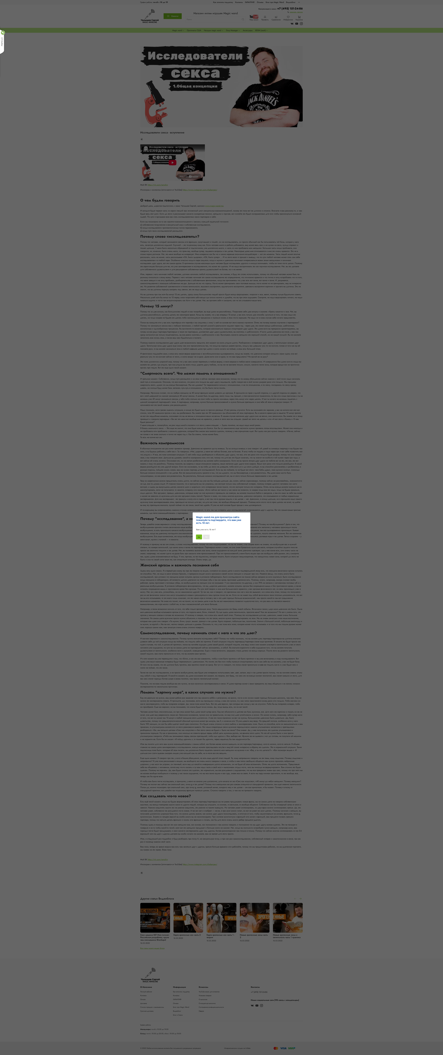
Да (199, 537)
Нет (206, 537)
